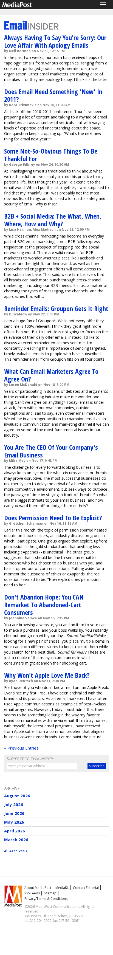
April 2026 (14, 830)
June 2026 (14, 813)
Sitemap (50, 893)
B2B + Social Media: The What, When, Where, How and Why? (52, 219)
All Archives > (16, 851)
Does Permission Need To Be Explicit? (53, 517)
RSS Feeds (32, 893)
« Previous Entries (21, 748)
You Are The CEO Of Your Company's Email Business (51, 451)
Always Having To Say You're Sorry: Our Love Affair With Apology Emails (55, 41)
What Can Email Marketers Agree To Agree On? (51, 375)
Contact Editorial (86, 887)
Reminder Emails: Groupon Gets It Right (56, 308)
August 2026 (17, 795)
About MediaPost (37, 887)
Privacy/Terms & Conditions (45, 898)
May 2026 (14, 822)
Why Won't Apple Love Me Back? (47, 675)
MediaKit (62, 887)
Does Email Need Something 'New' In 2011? (53, 95)
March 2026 (16, 839)
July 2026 (13, 804)
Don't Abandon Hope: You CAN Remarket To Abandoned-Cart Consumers (44, 604)
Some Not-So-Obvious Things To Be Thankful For (50, 154)
